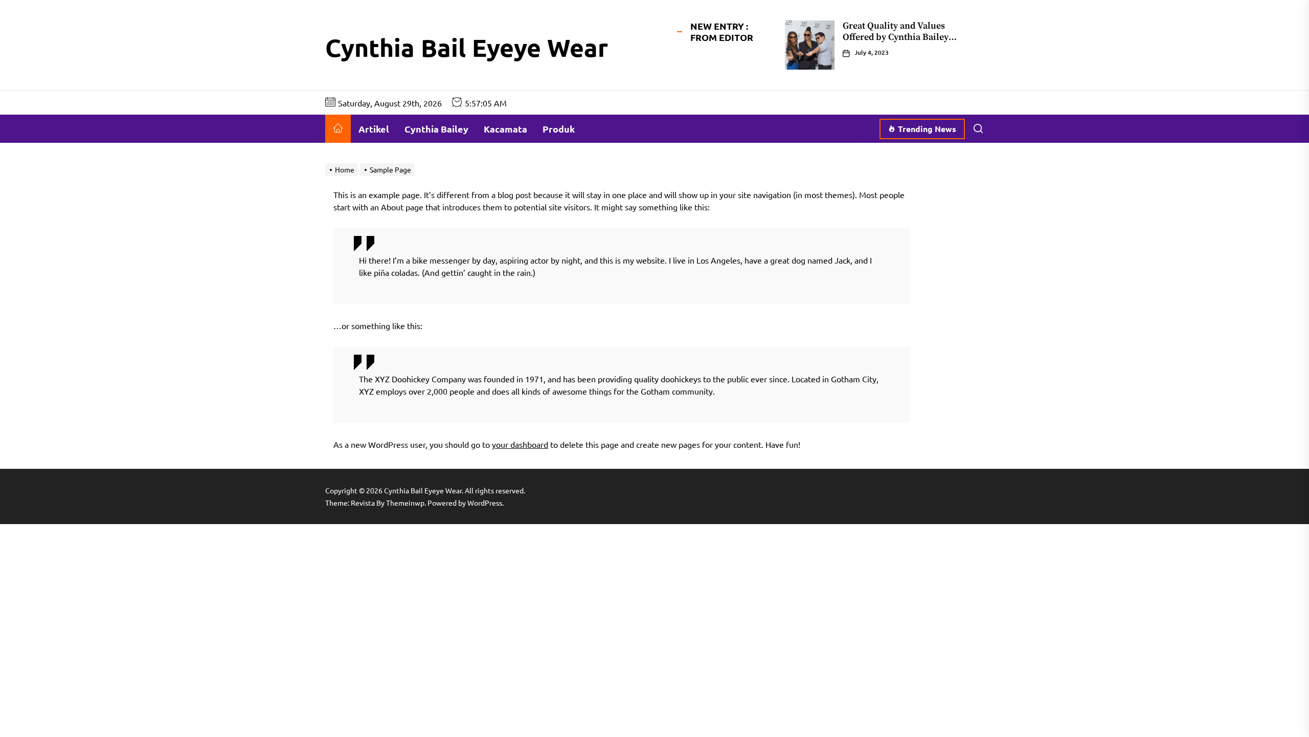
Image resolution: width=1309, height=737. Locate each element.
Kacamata (505, 129)
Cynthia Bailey (436, 129)
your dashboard (520, 444)
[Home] (338, 129)
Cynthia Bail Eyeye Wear (466, 47)
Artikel (373, 129)
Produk (559, 129)
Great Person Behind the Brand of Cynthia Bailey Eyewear (907, 31)
